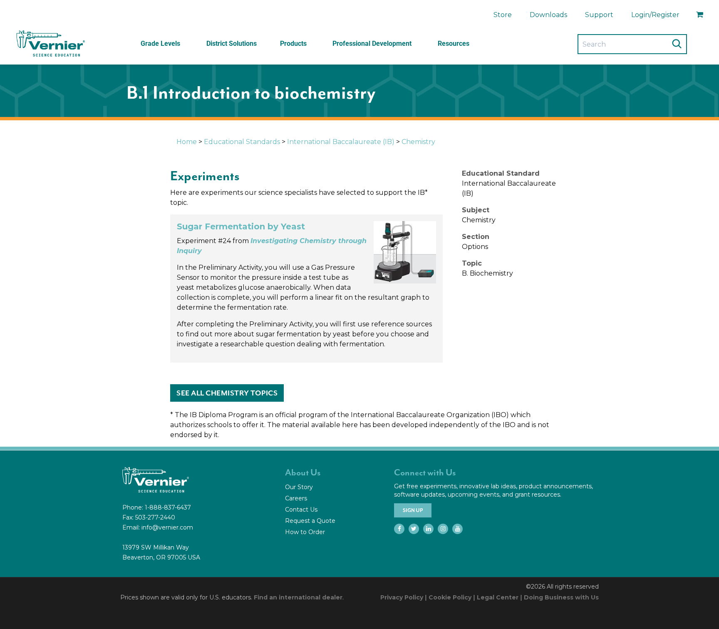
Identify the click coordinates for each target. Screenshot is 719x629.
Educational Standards (242, 142)
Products (293, 43)
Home (186, 142)
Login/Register (655, 15)
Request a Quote (310, 521)
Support (599, 15)
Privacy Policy (401, 597)
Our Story (299, 487)
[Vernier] (49, 44)
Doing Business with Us (561, 597)
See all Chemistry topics (227, 393)
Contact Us (301, 509)
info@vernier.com (167, 527)
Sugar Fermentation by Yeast (241, 226)
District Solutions (231, 43)
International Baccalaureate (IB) (340, 142)
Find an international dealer (298, 597)
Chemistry (418, 142)
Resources (453, 43)
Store (502, 15)
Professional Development (372, 43)
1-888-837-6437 (168, 507)
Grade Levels (160, 43)
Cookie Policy (450, 597)
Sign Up (413, 510)
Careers (296, 498)
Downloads (548, 15)
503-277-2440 (155, 517)
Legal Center (497, 597)
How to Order (305, 532)
